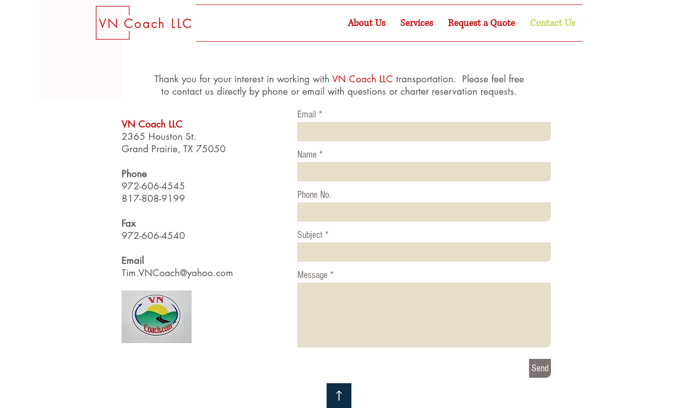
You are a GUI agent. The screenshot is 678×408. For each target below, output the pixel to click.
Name (307, 155)
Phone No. (314, 195)
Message (312, 275)
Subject (310, 235)
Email (306, 114)
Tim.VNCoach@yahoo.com (177, 273)
